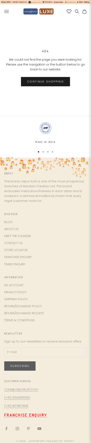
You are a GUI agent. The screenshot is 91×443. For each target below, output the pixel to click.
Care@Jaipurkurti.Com (21, 389)
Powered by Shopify (60, 441)
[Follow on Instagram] (17, 428)
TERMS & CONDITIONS (19, 320)
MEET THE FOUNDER (17, 236)
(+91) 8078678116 (16, 406)
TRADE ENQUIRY (14, 264)
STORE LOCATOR (16, 250)
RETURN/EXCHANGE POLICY (23, 306)
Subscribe (19, 366)
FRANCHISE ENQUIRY (18, 257)
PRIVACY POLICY (15, 292)
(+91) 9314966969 (17, 397)
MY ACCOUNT (13, 285)
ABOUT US (11, 229)
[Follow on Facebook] (6, 428)
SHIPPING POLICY (16, 299)
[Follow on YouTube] (39, 428)
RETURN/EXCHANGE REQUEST (24, 313)
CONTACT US (13, 243)
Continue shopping (45, 82)
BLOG (8, 222)
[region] (45, 132)
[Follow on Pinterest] (28, 428)
